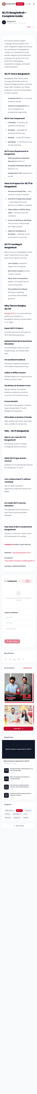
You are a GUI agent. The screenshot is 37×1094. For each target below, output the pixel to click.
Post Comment (13, 641)
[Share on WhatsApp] (19, 659)
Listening (28, 810)
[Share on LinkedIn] (14, 659)
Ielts (29, 27)
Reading (8, 818)
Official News (17, 814)
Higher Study (9, 810)
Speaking (17, 818)
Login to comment (27, 581)
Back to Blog (20, 826)
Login (29, 4)
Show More (17, 729)
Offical (7, 814)
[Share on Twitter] (10, 659)
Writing (26, 818)
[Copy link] (23, 659)
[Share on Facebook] (6, 659)
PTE (25, 814)
